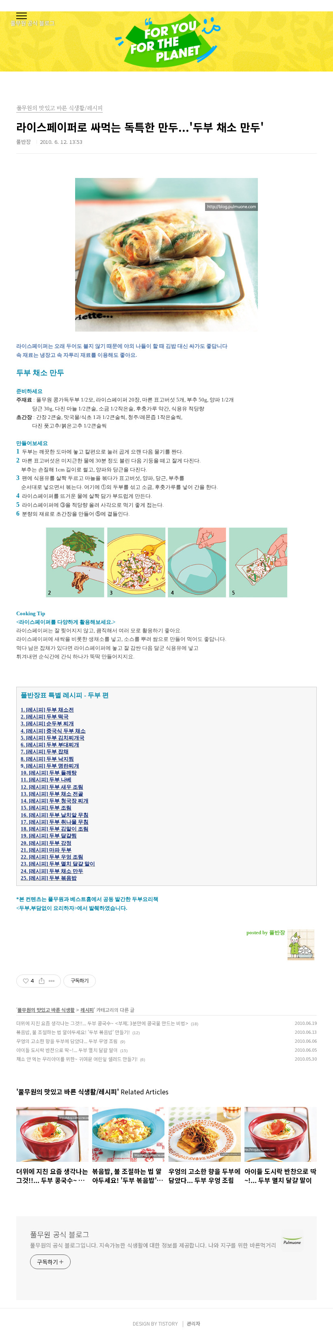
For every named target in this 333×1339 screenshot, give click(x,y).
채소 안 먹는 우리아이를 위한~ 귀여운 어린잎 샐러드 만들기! (77, 1058)
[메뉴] (21, 16)
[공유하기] (42, 981)
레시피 (87, 1009)
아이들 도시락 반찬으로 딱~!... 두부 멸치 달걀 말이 (67, 1049)
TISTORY (168, 1323)
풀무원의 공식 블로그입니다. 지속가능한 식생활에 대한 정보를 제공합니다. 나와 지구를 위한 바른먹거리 (153, 1245)
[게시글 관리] (52, 981)
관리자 (193, 1323)
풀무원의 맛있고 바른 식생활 (46, 1009)
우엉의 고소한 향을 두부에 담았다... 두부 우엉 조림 (67, 1040)
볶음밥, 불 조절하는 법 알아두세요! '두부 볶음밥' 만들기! (73, 1032)
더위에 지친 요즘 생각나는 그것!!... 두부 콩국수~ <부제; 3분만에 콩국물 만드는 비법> (102, 1023)
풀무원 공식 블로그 (59, 1234)
